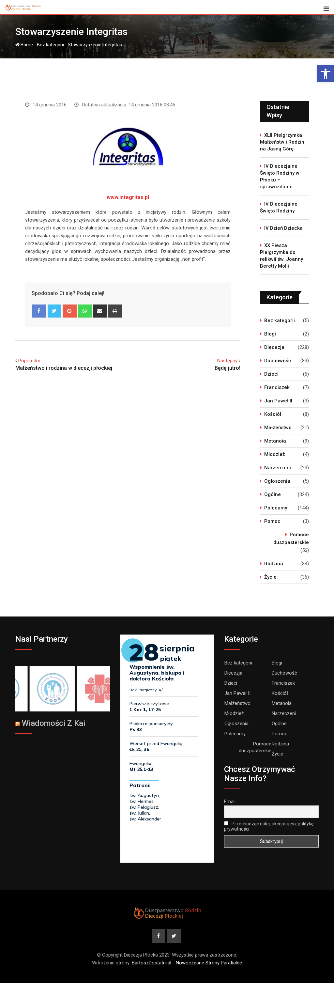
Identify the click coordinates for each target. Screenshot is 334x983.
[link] (325, 73)
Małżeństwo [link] (278, 427)
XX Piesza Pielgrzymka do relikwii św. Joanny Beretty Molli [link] (281, 255)
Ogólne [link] (272, 494)
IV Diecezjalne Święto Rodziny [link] (278, 207)
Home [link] (26, 44)
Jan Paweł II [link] (278, 401)
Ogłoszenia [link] (277, 481)
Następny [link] (227, 361)
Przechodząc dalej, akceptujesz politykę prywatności (268, 826)
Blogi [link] (270, 334)
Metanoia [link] (275, 441)
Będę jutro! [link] (227, 368)
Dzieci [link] (271, 374)
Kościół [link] (272, 414)
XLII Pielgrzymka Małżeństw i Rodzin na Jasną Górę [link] (282, 142)
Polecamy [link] (275, 508)
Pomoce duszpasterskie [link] (291, 538)
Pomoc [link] (272, 521)
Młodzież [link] (274, 454)
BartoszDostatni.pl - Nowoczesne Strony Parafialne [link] (187, 963)
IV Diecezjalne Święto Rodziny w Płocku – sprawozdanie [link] (279, 176)
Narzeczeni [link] (277, 468)
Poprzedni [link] (29, 361)
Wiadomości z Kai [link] (53, 723)
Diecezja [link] (274, 347)
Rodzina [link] (273, 564)
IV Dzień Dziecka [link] (283, 228)
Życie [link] (270, 577)
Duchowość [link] (277, 361)
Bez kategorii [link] (50, 44)
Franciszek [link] (277, 387)
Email (229, 801)
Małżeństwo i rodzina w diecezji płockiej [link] (63, 368)
